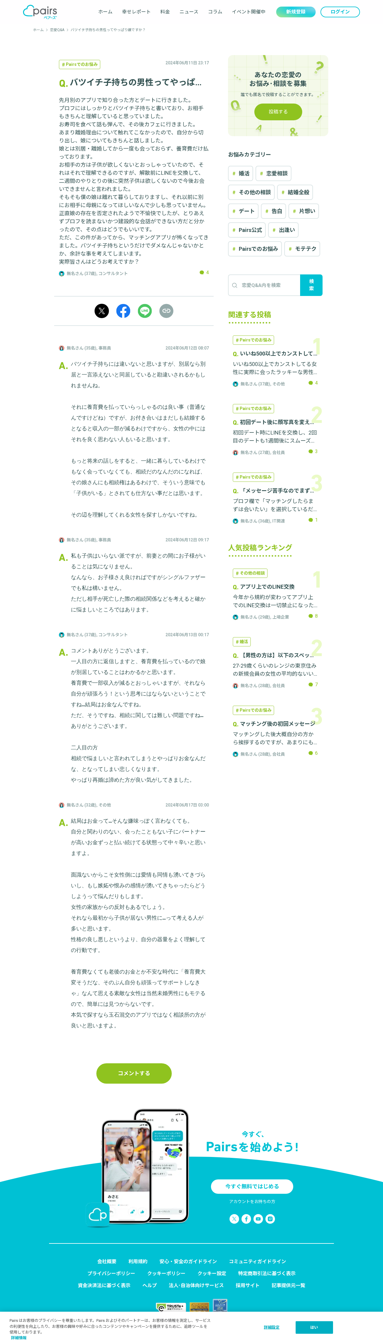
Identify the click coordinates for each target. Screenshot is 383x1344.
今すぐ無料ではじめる (252, 1186)
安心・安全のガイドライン (188, 1261)
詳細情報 (19, 1338)
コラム (215, 12)
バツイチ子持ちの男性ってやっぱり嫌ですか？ (108, 30)
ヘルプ (149, 1285)
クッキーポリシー (166, 1273)
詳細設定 (272, 1327)
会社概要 (106, 1261)
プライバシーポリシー (111, 1273)
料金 (165, 12)
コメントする (134, 1073)
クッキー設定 (211, 1273)
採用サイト (248, 1285)
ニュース (189, 12)
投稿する (278, 112)
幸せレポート (136, 12)
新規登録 (296, 12)
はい (314, 1327)
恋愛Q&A (57, 30)
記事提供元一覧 (288, 1285)
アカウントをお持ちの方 (252, 1201)
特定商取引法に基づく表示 (267, 1273)
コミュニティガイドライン (257, 1261)
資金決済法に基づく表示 (104, 1285)
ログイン (340, 12)
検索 (311, 285)
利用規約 (138, 1261)
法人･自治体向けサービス (196, 1285)
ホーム (105, 12)
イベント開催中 (248, 12)
